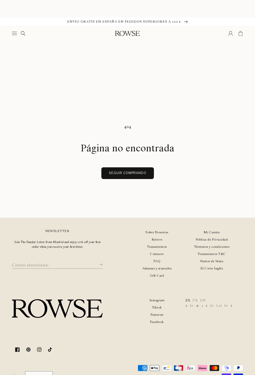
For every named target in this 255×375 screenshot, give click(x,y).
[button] (15, 33)
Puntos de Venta (211, 261)
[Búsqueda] (23, 33)
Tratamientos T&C (211, 254)
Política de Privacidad (212, 240)
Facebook (157, 322)
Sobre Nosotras (156, 232)
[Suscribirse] (97, 264)
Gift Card (157, 276)
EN (203, 301)
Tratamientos (157, 247)
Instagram (157, 300)
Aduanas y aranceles (157, 268)
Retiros (157, 240)
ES (188, 301)
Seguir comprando (127, 173)
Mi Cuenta (212, 232)
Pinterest (157, 315)
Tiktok (157, 308)
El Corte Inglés (211, 268)
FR (195, 301)
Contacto (157, 254)
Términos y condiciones (211, 247)
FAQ (157, 261)
